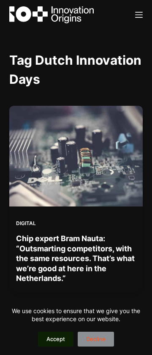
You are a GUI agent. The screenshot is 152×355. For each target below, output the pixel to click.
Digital (26, 223)
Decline (96, 339)
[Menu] (139, 15)
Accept (55, 339)
